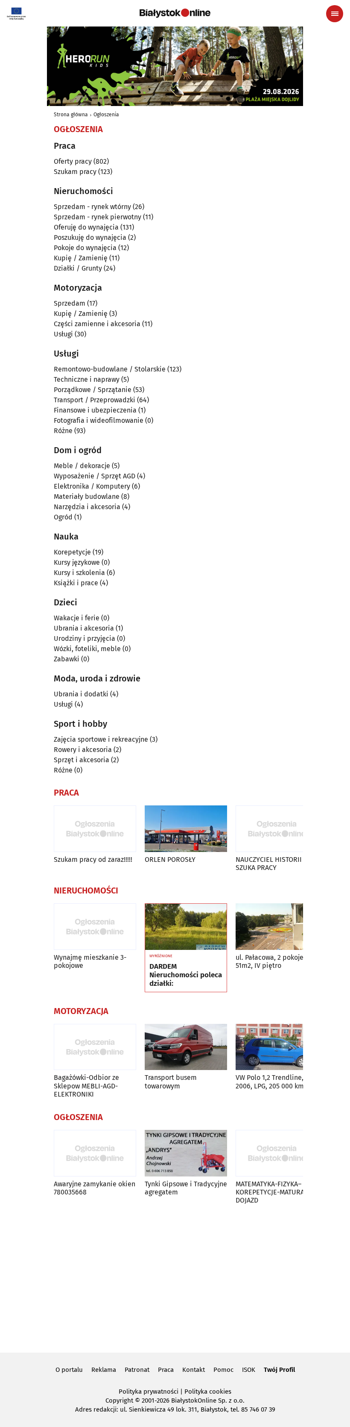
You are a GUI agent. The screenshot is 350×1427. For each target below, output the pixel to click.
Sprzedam (69, 303)
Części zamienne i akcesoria (97, 324)
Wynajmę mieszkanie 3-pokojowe (90, 961)
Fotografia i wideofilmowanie (98, 420)
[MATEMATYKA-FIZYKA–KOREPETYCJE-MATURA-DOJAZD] (277, 1153)
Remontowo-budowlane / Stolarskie (110, 369)
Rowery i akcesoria (83, 750)
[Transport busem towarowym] (186, 1047)
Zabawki (66, 659)
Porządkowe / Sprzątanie (92, 390)
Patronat (137, 1370)
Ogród (63, 517)
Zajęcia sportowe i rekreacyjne (101, 739)
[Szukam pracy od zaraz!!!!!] (95, 828)
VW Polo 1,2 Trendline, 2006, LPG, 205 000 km (270, 1081)
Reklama (103, 1370)
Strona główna (71, 115)
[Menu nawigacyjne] (334, 13)
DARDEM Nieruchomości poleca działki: (185, 975)
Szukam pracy (75, 172)
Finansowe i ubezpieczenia (95, 410)
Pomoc (223, 1370)
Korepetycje (72, 552)
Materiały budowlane (87, 496)
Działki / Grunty (78, 268)
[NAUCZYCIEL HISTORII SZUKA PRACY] (277, 828)
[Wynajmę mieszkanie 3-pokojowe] (95, 926)
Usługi (63, 334)
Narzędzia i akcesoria (87, 507)
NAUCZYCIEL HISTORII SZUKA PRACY (269, 863)
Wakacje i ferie (76, 618)
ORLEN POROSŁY (170, 859)
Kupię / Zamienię (81, 258)
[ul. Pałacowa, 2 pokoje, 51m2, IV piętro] (277, 926)
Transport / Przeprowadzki (94, 400)
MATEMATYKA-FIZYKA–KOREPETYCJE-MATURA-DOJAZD (271, 1192)
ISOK (248, 1370)
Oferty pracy (73, 161)
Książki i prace (76, 583)
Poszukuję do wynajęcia (90, 237)
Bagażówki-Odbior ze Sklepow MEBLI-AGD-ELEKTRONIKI (86, 1085)
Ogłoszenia (106, 115)
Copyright (119, 1400)
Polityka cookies (207, 1391)
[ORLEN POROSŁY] (186, 828)
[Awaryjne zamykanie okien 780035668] (95, 1153)
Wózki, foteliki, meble (87, 649)
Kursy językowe (77, 562)
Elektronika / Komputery (92, 486)
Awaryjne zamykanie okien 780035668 (94, 1188)
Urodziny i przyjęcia (84, 638)
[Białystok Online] (175, 13)
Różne (63, 431)
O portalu (69, 1370)
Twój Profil (279, 1370)
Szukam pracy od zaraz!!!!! (93, 859)
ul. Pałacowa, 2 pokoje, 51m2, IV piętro (270, 961)
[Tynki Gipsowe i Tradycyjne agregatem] (186, 1153)
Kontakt (193, 1370)
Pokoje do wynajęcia (85, 248)
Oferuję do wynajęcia (86, 227)
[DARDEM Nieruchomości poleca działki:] (186, 927)
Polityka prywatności (148, 1391)
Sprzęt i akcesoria (81, 760)
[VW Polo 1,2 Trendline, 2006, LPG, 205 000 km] (277, 1047)
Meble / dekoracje (82, 466)
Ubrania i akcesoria (84, 628)
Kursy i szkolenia (79, 573)
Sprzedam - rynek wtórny (92, 207)
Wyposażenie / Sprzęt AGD (94, 476)
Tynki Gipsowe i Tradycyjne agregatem (186, 1188)
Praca (166, 1370)
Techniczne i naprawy (87, 379)
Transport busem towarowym (171, 1081)
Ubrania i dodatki (81, 694)
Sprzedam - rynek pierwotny (97, 217)
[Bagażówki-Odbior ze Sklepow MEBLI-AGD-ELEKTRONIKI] (95, 1047)
